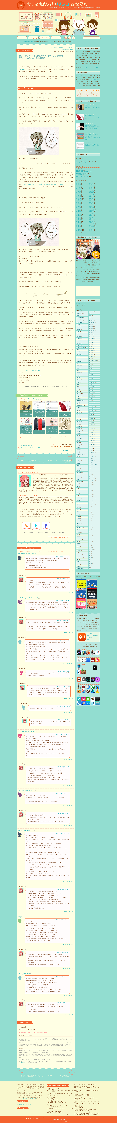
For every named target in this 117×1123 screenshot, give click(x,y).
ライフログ (91, 486)
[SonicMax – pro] (93, 661)
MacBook (78, 470)
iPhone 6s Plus (79, 430)
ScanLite (78, 516)
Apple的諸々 (79, 170)
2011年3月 (91, 219)
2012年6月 (91, 199)
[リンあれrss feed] (65, 37)
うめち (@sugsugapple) (25, 830)
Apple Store (79, 338)
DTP (77, 370)
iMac (77, 410)
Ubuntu (78, 546)
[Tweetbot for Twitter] (97, 688)
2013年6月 (91, 184)
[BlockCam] (79, 681)
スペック (90, 384)
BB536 (78, 352)
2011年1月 (91, 222)
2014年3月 (78, 224)
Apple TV (78, 340)
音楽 (89, 565)
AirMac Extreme (79, 322)
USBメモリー (79, 554)
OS (77, 488)
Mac (77, 461)
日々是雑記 (79, 174)
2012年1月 (91, 206)
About (44, 38)
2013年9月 (78, 232)
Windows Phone (80, 568)
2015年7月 (78, 205)
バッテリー (91, 430)
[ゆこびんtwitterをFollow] (69, 37)
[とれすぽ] (97, 661)
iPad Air (78, 417)
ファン (90, 442)
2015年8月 (78, 203)
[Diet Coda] (88, 700)
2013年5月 (91, 186)
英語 (89, 545)
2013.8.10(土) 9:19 (62, 640)
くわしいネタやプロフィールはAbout (28, 1098)
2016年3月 (78, 194)
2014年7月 (78, 218)
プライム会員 (91, 444)
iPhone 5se (79, 426)
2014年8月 (78, 217)
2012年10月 (91, 194)
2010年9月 (91, 228)
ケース (90, 364)
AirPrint (78, 324)
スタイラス (91, 378)
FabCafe (78, 382)
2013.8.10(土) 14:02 (62, 734)
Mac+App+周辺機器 (81, 173)
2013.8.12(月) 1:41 (63, 578)
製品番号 (90, 547)
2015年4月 (78, 206)
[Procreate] (79, 654)
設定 (89, 551)
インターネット (91, 342)
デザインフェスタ (92, 406)
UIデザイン (79, 550)
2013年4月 (91, 187)
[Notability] (83, 704)
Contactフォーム (24, 1062)
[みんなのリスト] (79, 704)
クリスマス (91, 362)
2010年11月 (91, 225)
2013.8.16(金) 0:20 (63, 1003)
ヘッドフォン (91, 460)
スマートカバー (91, 386)
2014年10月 (79, 214)
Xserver (60, 1121)
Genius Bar (79, 393)
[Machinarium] (79, 688)
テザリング (91, 408)
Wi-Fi (78, 561)
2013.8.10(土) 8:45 (62, 601)
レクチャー (91, 492)
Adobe (78, 315)
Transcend (79, 543)
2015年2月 (78, 209)
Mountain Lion (79, 481)
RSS (77, 511)
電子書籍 (90, 563)
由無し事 (90, 535)
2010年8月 (91, 229)
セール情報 (91, 390)
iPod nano (78, 437)
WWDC (90, 315)
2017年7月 (78, 184)
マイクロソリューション (93, 464)
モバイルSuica (91, 476)
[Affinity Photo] (97, 681)
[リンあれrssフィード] (26, 526)
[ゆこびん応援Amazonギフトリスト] (88, 95)
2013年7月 (91, 183)
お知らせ (90, 346)
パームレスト (91, 424)
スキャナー (91, 374)
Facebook (78, 384)
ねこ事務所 (91, 418)
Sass (77, 514)
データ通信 (91, 398)
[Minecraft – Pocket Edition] (83, 673)
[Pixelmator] (79, 693)
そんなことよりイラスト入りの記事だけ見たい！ (58, 437)
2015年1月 (78, 210)
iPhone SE (78, 431)
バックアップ (91, 428)
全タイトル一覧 (82, 163)
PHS (77, 495)
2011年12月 (91, 207)
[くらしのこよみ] (79, 661)
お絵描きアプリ (91, 348)
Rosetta (78, 509)
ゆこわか (90, 484)
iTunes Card (79, 444)
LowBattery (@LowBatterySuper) (28, 598)
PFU (77, 491)
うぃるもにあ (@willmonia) (26, 731)
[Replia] (83, 693)
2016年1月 (78, 196)
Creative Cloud (79, 361)
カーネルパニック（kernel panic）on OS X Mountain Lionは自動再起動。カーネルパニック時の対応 (32, 461)
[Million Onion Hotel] (86, 669)
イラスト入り (61, 47)
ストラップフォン (92, 382)
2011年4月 (91, 218)
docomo (78, 368)
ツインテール (91, 396)
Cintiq (78, 358)
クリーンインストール (93, 360)
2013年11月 (79, 229)
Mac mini (78, 463)
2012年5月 (91, 200)
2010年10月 (91, 226)
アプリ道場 (91, 326)
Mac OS (78, 465)
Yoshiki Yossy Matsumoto (25, 790)
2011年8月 (91, 213)
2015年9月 (78, 202)
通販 (89, 555)
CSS (77, 363)
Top (22, 38)
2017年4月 (78, 186)
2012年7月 (91, 198)
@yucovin (22, 69)
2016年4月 (78, 192)
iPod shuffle (79, 438)
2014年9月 (78, 215)
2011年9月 (91, 211)
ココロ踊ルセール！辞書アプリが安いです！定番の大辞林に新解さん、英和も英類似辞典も (92, 127)
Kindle (78, 451)
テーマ (90, 400)
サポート (90, 372)
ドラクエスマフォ (92, 410)
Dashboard (79, 365)
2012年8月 (91, 196)
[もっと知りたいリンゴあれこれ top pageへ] (58, 4)
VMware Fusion (79, 557)
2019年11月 (79, 182)
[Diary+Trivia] (33, 37)
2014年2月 (78, 225)
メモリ (90, 472)
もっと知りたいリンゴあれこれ (33, 1118)
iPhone (55, 47)
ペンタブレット (91, 462)
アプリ (90, 324)
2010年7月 (91, 230)
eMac (78, 375)
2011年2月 (91, 221)
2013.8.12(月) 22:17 (62, 919)
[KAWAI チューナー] (83, 661)
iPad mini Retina (80, 421)
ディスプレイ (91, 402)
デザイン (90, 404)
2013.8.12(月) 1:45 (63, 620)
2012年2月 (91, 205)
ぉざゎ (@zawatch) (24, 974)
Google (78, 398)
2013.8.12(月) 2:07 (63, 889)
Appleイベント (79, 345)
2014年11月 (79, 213)
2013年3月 (91, 188)
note (77, 484)
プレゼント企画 (91, 452)
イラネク (90, 340)
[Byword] (97, 700)
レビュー (90, 494)
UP (77, 552)
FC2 (77, 386)
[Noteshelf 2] (79, 700)
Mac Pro (78, 467)
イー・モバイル (91, 330)
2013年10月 (79, 230)
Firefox (78, 389)
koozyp (20, 917)
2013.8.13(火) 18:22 (62, 976)
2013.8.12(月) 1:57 (63, 813)
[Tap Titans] (79, 669)
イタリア (90, 332)
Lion (77, 456)
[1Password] (88, 688)
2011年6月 (91, 215)
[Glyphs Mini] (93, 688)
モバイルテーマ (91, 478)
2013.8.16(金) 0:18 (63, 952)
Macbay (78, 468)
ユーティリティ (91, 480)
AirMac (78, 319)
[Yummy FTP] (88, 693)
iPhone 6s (78, 428)
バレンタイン (91, 434)
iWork (78, 447)
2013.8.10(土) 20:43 (62, 793)
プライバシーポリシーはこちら (90, 67)
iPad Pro (78, 423)
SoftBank (78, 532)
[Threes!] (79, 673)
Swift (77, 536)
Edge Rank (78, 372)
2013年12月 (79, 228)
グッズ (90, 358)
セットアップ (91, 392)
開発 (89, 559)
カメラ (90, 352)
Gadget (78, 391)
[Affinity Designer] (93, 693)
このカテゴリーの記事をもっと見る (32, 437)
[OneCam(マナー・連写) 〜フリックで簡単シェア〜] (93, 681)
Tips (77, 541)
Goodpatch (79, 396)
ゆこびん (90, 482)
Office (78, 486)
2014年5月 (78, 221)
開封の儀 (90, 557)
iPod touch (78, 440)
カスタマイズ (91, 350)
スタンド (90, 380)
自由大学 (90, 541)
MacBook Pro (79, 474)
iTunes (78, 442)
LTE (77, 458)
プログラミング (91, 456)
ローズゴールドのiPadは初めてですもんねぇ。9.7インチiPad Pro (92, 146)
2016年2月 (78, 195)
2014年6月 (78, 219)
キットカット (91, 356)
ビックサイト (91, 438)
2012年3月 (91, 203)
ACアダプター (79, 313)
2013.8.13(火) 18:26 (63, 706)
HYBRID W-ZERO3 (80, 405)
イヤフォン (91, 336)
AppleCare (79, 343)
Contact (56, 38)
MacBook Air (79, 472)
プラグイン (91, 448)
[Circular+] (88, 681)
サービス (90, 370)
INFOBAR (78, 412)
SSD (77, 534)
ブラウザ (90, 446)
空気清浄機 (91, 537)
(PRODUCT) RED (80, 311)
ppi (77, 502)
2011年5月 (91, 217)
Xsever (90, 318)
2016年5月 (78, 191)
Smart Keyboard (79, 527)
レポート (90, 496)
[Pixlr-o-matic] (83, 681)
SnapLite (78, 529)
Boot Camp (79, 354)
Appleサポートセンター (81, 347)
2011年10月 (91, 210)
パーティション (91, 422)
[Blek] (95, 669)
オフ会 (90, 344)
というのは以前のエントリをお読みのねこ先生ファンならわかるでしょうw (45, 184)
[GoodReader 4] (97, 704)
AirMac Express (80, 320)
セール (90, 388)
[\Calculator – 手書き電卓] (88, 704)
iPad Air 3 (78, 419)
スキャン (90, 376)
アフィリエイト (91, 322)
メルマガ (90, 474)
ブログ (90, 454)
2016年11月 (79, 188)
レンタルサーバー (92, 498)
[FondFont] (83, 700)
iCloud (78, 407)
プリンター (91, 450)
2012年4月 (91, 202)
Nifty (77, 483)
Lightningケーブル (80, 454)
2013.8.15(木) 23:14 (63, 720)
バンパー (90, 436)
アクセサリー (91, 320)
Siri (77, 525)
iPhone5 (78, 433)
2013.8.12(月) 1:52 (63, 686)
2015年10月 (79, 200)
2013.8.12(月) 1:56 (63, 767)
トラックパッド (91, 412)
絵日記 (90, 539)
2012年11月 (91, 192)
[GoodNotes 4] (93, 704)
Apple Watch (79, 341)
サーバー (90, 368)
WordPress (91, 311)
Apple (78, 331)
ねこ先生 (71, 47)
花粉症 (90, 543)
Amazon (78, 326)
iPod (77, 435)
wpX (89, 313)
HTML (78, 403)
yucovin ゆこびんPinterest (24, 1104)
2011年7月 (91, 214)
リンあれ (90, 490)
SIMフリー (78, 523)
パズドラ (90, 426)
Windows (78, 566)
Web (77, 559)
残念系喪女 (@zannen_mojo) (27, 554)
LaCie (78, 452)
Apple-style (79, 303)
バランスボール (91, 432)
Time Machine (79, 539)
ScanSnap (78, 518)
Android (78, 327)
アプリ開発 (91, 328)
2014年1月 (78, 226)
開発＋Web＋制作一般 (82, 176)
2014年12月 (79, 211)
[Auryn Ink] (97, 654)
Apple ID (78, 333)
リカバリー (91, 488)
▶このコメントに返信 (68, 571)
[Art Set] (88, 654)
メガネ (90, 470)
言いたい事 (91, 549)
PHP (77, 493)
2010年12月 (91, 224)
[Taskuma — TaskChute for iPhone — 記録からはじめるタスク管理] (93, 700)
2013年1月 (91, 190)
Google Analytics (80, 400)
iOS (77, 414)
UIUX (78, 548)
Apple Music (79, 334)
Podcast (78, 500)
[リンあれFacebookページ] (73, 37)
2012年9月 (91, 195)
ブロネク (90, 458)
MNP (78, 479)
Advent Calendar (80, 317)
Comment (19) (67, 450)
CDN (77, 356)
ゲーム (90, 366)
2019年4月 (78, 183)
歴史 (89, 531)
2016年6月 (78, 190)
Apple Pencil (79, 336)
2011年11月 (91, 209)
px (77, 504)
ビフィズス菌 (91, 440)
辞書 (89, 553)
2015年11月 (79, 199)
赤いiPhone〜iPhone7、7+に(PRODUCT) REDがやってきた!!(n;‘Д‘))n (92, 117)
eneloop (78, 377)
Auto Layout (79, 351)
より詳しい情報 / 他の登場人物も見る (59, 537)
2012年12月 (91, 191)
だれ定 (90, 394)
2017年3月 (78, 187)
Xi (89, 317)
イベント (90, 334)
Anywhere (78, 329)
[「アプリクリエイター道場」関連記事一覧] (88, 258)
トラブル (66, 47)
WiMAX (78, 564)
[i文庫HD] (88, 661)
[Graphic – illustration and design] (83, 654)
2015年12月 (79, 198)
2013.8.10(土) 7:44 (62, 557)
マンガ (90, 468)
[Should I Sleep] (83, 688)
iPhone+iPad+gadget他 (67, 49)
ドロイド (90, 416)
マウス (90, 466)
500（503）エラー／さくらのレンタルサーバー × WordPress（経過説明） (59, 461)
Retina (78, 507)
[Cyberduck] (97, 693)
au (77, 349)
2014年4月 (78, 222)
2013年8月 (91, 182)
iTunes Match (79, 445)
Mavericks (78, 477)
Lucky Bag (78, 460)
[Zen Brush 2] (93, 654)
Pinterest (78, 497)
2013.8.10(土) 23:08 (62, 833)
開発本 (90, 561)
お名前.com (66, 1121)
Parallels (78, 490)
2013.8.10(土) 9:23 (63, 671)
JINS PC (78, 449)
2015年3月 (78, 207)
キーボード (91, 354)
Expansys (78, 379)
